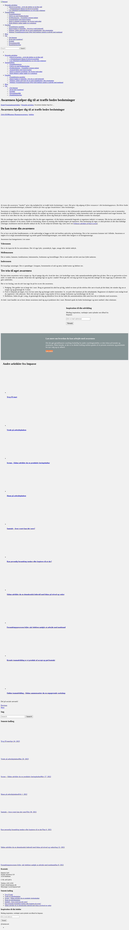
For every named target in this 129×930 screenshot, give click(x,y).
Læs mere (49, 351)
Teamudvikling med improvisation (20, 19)
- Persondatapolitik (15, 93)
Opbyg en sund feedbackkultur (19, 16)
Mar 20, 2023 (24, 759)
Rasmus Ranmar (14, 114)
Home (3, 105)
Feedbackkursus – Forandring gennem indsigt (23, 18)
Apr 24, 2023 (15, 741)
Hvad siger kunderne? (16, 39)
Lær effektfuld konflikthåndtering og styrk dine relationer (27, 10)
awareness (24, 114)
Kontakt (11, 41)
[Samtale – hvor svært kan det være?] (8, 810)
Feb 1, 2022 (22, 794)
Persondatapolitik (14, 43)
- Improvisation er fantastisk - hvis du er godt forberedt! (26, 79)
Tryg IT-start (12, 397)
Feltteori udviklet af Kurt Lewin (85, 224)
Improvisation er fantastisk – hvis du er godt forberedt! (26, 28)
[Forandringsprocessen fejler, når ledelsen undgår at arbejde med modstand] (8, 863)
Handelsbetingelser (15, 45)
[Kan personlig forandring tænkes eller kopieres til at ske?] (8, 827)
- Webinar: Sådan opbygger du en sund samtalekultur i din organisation (31, 80)
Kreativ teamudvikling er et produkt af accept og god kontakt (31, 660)
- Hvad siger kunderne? (16, 90)
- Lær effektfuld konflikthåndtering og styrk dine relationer (27, 61)
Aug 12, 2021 (60, 847)
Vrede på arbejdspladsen (16, 430)
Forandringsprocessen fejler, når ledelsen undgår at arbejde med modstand (36, 627)
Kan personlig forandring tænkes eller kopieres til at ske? (29, 561)
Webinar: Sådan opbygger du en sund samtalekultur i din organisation (31, 30)
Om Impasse (13, 37)
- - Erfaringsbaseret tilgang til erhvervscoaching (24, 59)
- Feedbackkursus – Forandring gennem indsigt (24, 68)
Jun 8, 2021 (59, 865)
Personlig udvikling (27, 105)
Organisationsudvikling (12, 105)
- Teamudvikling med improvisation (20, 70)
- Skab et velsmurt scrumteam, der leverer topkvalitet (25, 71)
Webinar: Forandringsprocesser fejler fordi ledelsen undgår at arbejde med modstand (35, 32)
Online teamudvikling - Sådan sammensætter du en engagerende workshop (36, 693)
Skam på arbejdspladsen (16, 496)
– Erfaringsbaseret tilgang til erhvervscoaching (23, 9)
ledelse (31, 114)
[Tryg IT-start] (8, 739)
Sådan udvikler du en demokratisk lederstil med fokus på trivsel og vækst (35, 594)
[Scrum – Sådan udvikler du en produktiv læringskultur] (8, 774)
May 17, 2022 (46, 777)
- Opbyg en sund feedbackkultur (19, 66)
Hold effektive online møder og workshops (22, 23)
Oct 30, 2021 (32, 812)
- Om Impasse (13, 88)
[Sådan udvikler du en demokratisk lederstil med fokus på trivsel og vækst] (8, 845)
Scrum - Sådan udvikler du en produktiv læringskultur (28, 463)
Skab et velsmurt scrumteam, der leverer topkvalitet (25, 21)
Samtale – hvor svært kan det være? (21, 529)
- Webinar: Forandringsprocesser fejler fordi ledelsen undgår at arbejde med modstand (36, 82)
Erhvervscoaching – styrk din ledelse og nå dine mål (25, 7)
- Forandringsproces (15, 64)
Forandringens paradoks (16, 27)
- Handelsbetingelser (15, 95)
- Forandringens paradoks (17, 77)
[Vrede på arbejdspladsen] (8, 757)
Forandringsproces (15, 14)
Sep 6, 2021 (47, 830)
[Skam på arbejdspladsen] (8, 792)
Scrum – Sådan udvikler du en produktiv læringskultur (21, 777)
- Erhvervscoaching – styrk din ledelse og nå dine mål (26, 57)
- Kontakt (12, 91)
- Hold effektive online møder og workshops (23, 73)
